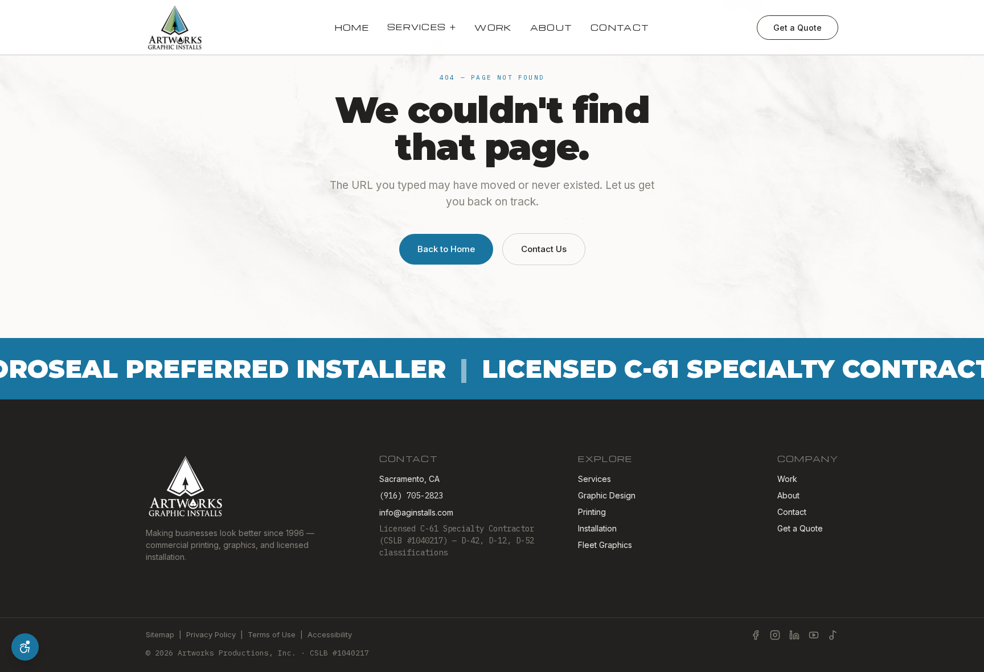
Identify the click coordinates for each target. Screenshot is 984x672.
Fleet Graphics (605, 545)
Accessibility (330, 634)
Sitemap (160, 634)
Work (492, 27)
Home (352, 27)
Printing (592, 512)
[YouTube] (814, 635)
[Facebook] (756, 635)
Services (416, 27)
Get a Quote (797, 27)
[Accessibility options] (25, 647)
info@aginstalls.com (416, 512)
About (551, 27)
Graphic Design (607, 495)
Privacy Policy (211, 634)
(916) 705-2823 (411, 495)
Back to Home (446, 249)
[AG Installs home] (175, 27)
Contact (620, 27)
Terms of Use (272, 634)
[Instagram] (775, 635)
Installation (597, 528)
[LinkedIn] (794, 635)
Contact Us (544, 249)
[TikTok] (833, 635)
